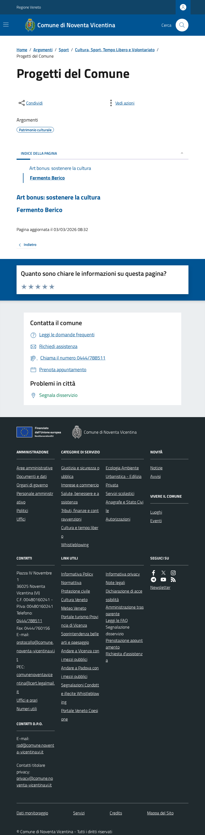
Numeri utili (27, 708)
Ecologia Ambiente (122, 468)
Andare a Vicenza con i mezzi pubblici (80, 655)
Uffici (21, 519)
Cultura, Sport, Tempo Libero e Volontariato (115, 49)
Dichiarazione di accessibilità (124, 595)
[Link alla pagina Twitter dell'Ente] (163, 573)
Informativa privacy (123, 574)
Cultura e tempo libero (79, 531)
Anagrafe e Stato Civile (124, 506)
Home (22, 49)
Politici (22, 510)
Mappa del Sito (160, 813)
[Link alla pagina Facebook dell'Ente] (153, 573)
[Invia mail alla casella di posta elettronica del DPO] (36, 748)
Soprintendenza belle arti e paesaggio (80, 637)
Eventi (156, 520)
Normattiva (71, 582)
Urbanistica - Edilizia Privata (123, 480)
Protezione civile (75, 591)
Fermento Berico (39, 210)
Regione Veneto (29, 7)
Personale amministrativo (35, 497)
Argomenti (43, 49)
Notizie (156, 468)
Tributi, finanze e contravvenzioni (80, 514)
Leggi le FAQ (117, 620)
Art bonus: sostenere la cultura (58, 197)
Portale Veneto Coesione (79, 714)
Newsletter (160, 587)
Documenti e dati (32, 476)
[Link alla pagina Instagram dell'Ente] (173, 573)
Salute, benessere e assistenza (80, 497)
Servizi (79, 813)
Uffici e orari (27, 700)
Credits (116, 813)
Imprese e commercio (80, 485)
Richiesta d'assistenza (124, 657)
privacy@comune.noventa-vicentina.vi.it (35, 781)
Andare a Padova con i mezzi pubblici (80, 672)
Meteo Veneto (73, 608)
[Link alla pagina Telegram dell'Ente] (153, 579)
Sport (64, 49)
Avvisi (155, 476)
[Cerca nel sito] (179, 25)
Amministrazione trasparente (125, 610)
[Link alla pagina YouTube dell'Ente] (163, 579)
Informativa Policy (77, 574)
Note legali (115, 582)
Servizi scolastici (120, 493)
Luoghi (156, 512)
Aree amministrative (35, 468)
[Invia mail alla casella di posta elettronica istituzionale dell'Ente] (36, 651)
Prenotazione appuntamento (124, 643)
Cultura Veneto (74, 599)
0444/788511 (29, 620)
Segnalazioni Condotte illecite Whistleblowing (80, 693)
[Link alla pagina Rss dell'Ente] (173, 579)
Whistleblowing (75, 544)
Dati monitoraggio (32, 813)
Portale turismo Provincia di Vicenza (79, 620)
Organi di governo (32, 485)
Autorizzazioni (118, 519)
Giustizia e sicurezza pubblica (80, 472)
